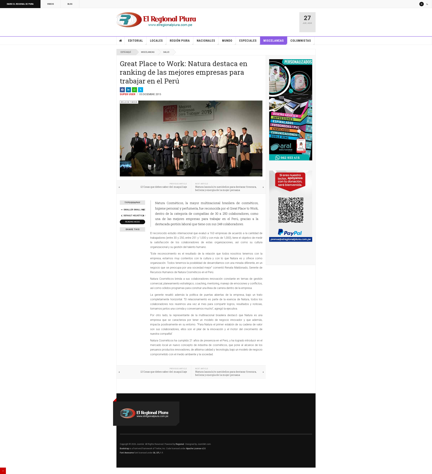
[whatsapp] (134, 89)
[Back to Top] (3, 471)
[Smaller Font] (122, 210)
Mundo (227, 40)
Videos (50, 4)
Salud (166, 52)
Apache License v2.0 (196, 448)
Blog (70, 4)
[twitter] (140, 89)
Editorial (135, 40)
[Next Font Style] (143, 215)
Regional (180, 444)
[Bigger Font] (143, 210)
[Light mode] (421, 4)
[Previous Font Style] (122, 215)
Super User (127, 94)
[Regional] (156, 20)
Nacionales (206, 40)
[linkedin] (128, 89)
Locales (156, 40)
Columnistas (300, 40)
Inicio (121, 41)
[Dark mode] (427, 4)
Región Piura (180, 40)
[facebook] (122, 89)
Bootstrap (124, 448)
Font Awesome (127, 453)
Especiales (248, 40)
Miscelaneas (273, 40)
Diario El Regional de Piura (20, 4)
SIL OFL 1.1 (158, 453)
